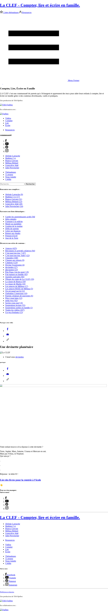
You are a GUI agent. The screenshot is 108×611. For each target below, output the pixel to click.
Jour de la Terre (11, 238)
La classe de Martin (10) (15, 284)
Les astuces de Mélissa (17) (16, 286)
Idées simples (10, 219)
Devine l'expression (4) (14, 265)
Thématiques (10, 172)
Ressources (26, 12)
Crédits (8, 179)
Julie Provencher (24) (14, 206)
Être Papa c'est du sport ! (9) (17, 272)
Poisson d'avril (11, 236)
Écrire (7, 125)
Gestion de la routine (14, 226)
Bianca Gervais (11, 160)
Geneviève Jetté (11, 165)
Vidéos (8, 118)
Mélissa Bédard (11, 163)
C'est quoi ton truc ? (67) (15, 253)
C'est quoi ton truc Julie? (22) (17, 255)
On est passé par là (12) (15, 291)
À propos (9, 174)
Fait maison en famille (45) (16, 274)
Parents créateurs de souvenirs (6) (19, 296)
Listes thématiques (11, 12)
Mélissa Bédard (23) (13, 201)
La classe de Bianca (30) (15, 281)
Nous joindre (10, 177)
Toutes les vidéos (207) (14, 310)
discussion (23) (11, 270)
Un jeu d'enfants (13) (14, 312)
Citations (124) (11, 262)
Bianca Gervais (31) (13, 199)
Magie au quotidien (13, 224)
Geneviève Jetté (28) (13, 204)
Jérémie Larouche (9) (14, 194)
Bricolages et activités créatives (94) (20, 251)
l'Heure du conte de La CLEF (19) (19, 279)
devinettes (19, 357)
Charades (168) (11, 258)
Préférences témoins (7, 592)
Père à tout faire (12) (13, 298)
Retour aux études (12, 233)
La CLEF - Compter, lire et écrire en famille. (40, 5)
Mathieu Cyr (10, 158)
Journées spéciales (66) (14, 277)
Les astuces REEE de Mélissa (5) (19, 289)
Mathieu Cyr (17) (12, 197)
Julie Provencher (12, 168)
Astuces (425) (11, 248)
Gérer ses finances (12, 231)
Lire (7, 123)
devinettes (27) (11, 267)
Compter (9, 121)
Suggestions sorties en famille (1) (19, 308)
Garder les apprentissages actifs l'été (20, 217)
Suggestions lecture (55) (15, 305)
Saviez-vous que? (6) (14, 303)
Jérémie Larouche (12, 156)
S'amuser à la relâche (14, 221)
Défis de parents (12, 228)
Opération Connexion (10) (16, 293)
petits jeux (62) (11, 300)
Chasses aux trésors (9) (14, 260)
